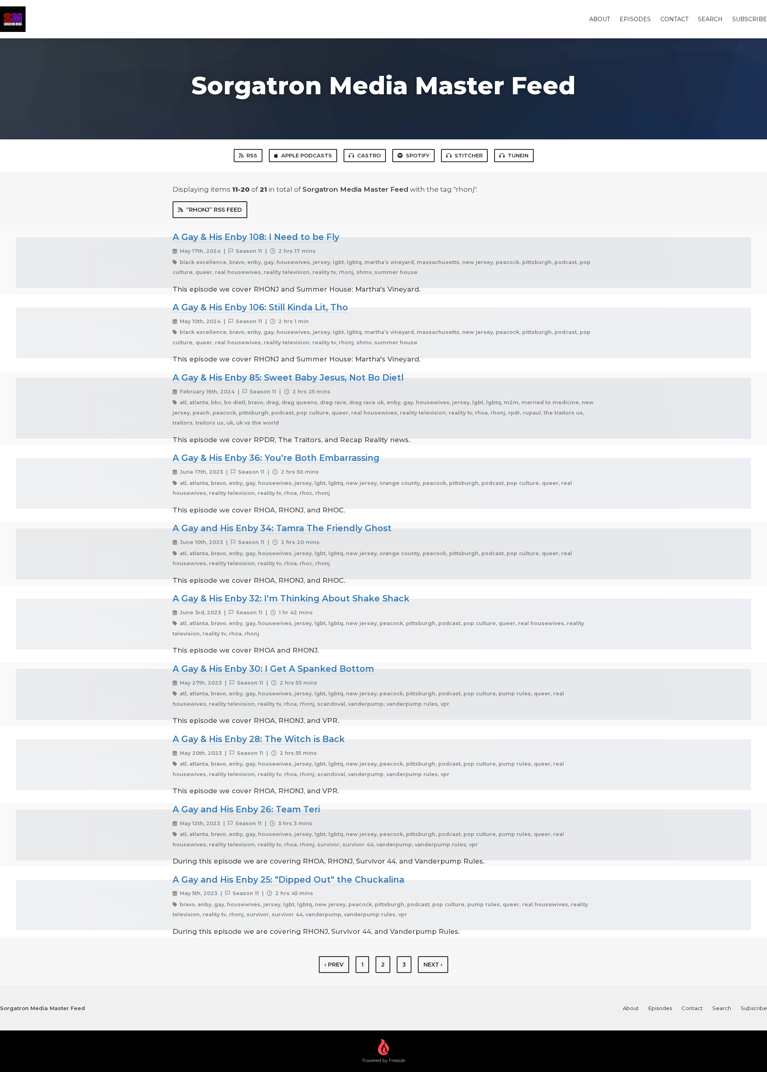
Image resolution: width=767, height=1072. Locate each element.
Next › (433, 964)
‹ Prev (334, 964)
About (599, 19)
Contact (674, 19)
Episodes (635, 19)
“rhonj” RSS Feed (214, 209)
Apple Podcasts (306, 155)
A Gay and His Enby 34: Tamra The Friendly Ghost (282, 528)
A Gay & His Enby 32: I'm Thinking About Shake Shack (291, 598)
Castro (369, 155)
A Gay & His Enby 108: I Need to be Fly (256, 237)
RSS (251, 155)
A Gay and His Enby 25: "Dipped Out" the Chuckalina (288, 879)
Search (710, 19)
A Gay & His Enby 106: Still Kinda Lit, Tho (260, 307)
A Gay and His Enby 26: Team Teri (246, 809)
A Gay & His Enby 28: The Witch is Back (259, 739)
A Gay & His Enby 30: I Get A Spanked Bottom (273, 668)
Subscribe (749, 19)
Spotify (417, 155)
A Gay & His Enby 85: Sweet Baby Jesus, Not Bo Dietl (288, 377)
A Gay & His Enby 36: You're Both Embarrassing (276, 458)
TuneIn (518, 155)
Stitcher (469, 155)
